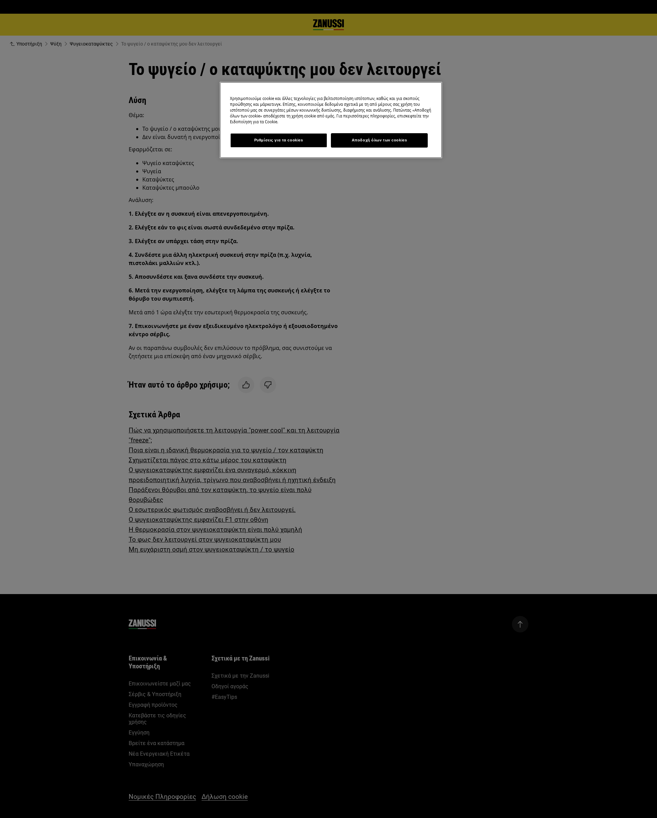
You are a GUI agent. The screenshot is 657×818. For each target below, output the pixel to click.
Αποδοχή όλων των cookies (379, 140)
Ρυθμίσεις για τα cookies (278, 140)
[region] (331, 120)
